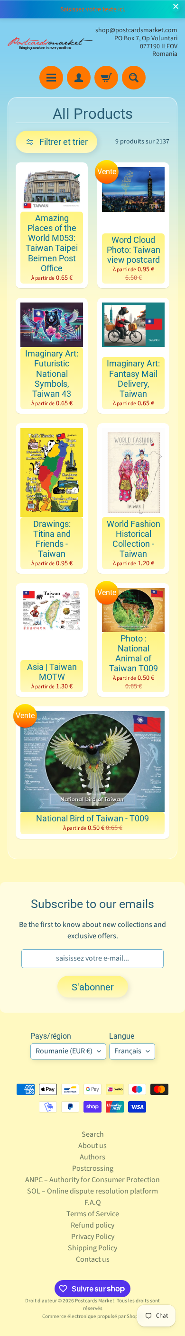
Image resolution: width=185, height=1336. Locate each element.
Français (127, 1051)
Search (93, 1134)
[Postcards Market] (50, 43)
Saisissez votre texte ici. (92, 9)
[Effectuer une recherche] (134, 77)
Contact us (93, 1259)
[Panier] (106, 77)
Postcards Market (94, 1300)
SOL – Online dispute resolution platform (92, 1191)
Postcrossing (92, 1168)
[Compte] (79, 77)
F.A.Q (92, 1202)
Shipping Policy (92, 1248)
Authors (92, 1157)
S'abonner (93, 987)
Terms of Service (92, 1214)
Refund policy (92, 1225)
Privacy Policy (92, 1236)
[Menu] (51, 77)
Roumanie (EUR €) (64, 1051)
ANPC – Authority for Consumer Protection (92, 1180)
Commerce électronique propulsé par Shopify (92, 1316)
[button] (56, 142)
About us (92, 1145)
